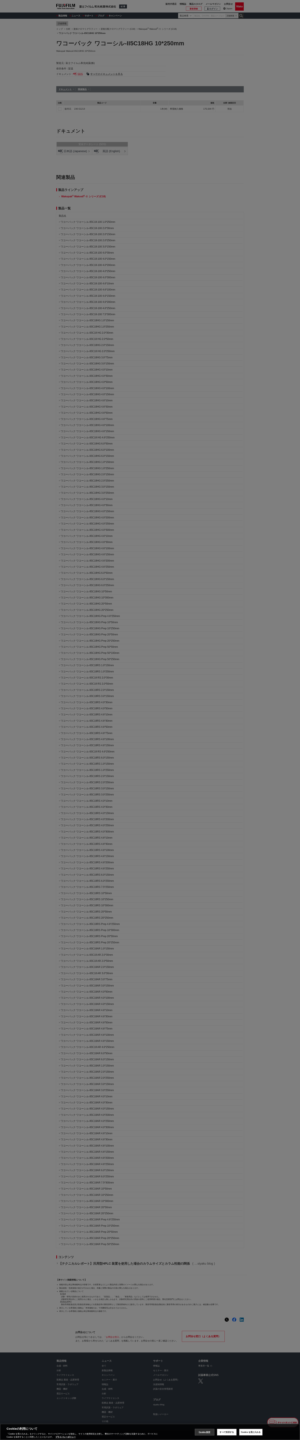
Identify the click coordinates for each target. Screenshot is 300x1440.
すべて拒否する (227, 1432)
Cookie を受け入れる (251, 1432)
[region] (150, 1432)
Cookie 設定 (204, 1432)
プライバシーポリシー (65, 1437)
